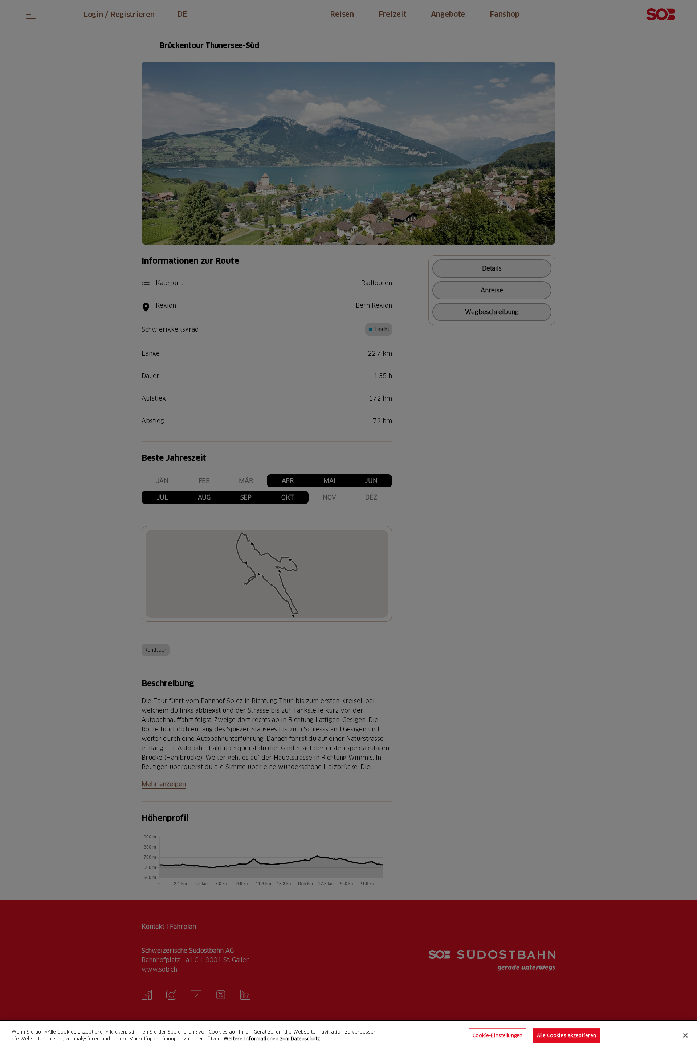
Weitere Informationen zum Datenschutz (272, 1038)
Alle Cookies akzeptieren (566, 1035)
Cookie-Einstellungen (498, 1035)
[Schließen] (685, 1035)
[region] (348, 1036)
